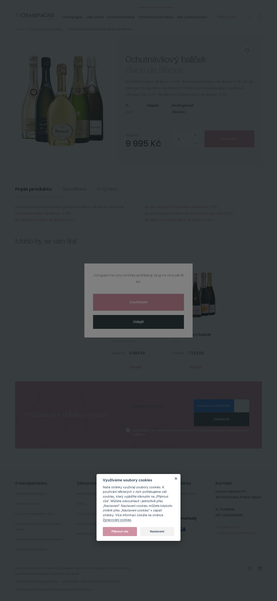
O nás (81, 503)
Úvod (19, 29)
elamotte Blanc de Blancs (44, 219)
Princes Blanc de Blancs (188, 206)
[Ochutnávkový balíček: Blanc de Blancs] (62, 101)
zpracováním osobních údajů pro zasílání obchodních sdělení (190, 432)
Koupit (136, 367)
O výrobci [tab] (107, 189)
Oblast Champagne (30, 494)
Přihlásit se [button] (226, 16)
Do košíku (229, 138)
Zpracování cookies (117, 520)
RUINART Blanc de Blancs (40, 213)
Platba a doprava (90, 524)
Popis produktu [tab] (33, 189)
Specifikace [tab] (74, 189)
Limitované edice (121, 17)
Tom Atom (85, 589)
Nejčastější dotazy (91, 494)
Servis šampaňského (31, 549)
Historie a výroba (27, 503)
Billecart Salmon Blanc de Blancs (176, 219)
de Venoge (159, 206)
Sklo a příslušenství (192, 17)
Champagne (72, 17)
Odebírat (221, 419)
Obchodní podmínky (92, 514)
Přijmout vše (119, 531)
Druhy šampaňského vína (34, 514)
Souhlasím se (190, 432)
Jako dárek (95, 17)
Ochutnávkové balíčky (156, 17)
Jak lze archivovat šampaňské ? (39, 539)
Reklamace (85, 534)
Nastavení (157, 531)
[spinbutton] (186, 139)
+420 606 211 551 (227, 527)
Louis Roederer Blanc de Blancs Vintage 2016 (186, 213)
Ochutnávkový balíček (131, 335)
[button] (248, 17)
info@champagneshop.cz (236, 533)
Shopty (60, 589)
